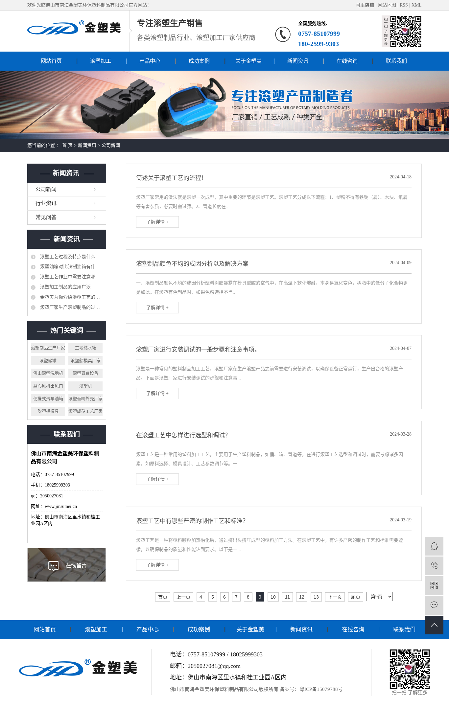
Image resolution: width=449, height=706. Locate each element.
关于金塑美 (248, 61)
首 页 (67, 145)
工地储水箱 (85, 347)
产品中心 (149, 61)
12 (301, 597)
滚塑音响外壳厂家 (85, 398)
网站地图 (387, 5)
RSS (404, 5)
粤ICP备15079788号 (321, 689)
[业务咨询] (434, 546)
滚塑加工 (100, 61)
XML (417, 5)
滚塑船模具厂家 (86, 360)
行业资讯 (46, 203)
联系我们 (396, 61)
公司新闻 (111, 145)
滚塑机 (85, 385)
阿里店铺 (365, 5)
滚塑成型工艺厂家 (85, 411)
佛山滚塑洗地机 (48, 373)
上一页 (183, 597)
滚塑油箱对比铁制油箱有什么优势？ (71, 266)
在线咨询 (347, 61)
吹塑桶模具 (48, 411)
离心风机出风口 (48, 385)
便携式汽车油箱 (48, 398)
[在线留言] (434, 605)
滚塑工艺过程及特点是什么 (67, 256)
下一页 (335, 597)
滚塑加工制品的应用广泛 (65, 287)
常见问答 (46, 217)
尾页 (355, 597)
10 (273, 597)
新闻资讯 (297, 61)
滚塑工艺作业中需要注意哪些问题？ (71, 276)
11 (287, 597)
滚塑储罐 (48, 360)
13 (316, 597)
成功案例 (199, 61)
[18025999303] (434, 566)
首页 (162, 597)
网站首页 (51, 61)
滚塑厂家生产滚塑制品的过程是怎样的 (71, 307)
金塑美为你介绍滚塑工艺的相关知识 (71, 297)
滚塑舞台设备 (85, 373)
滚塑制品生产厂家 (48, 347)
